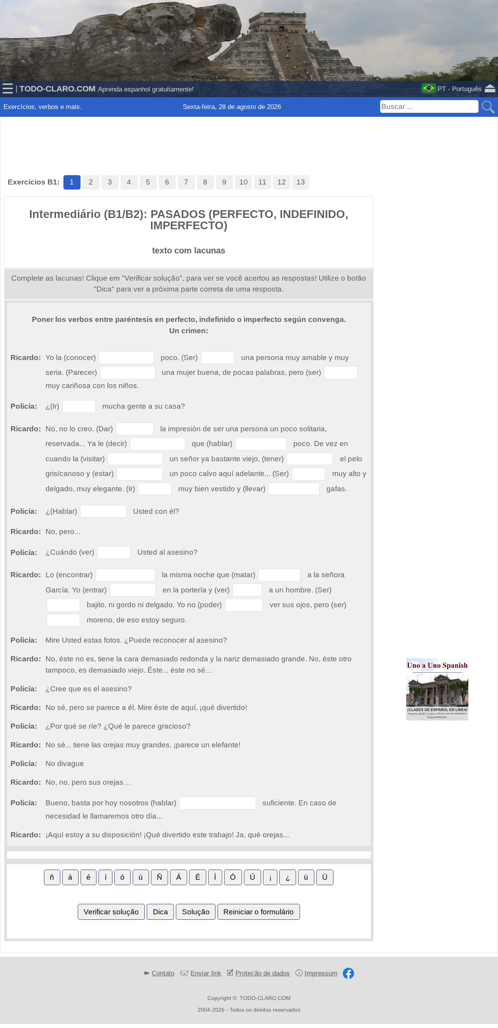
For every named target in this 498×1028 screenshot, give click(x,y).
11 (262, 182)
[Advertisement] (249, 136)
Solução (196, 912)
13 (300, 182)
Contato (163, 973)
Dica (160, 912)
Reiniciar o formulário (258, 912)
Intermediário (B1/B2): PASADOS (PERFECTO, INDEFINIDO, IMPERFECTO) (188, 220)
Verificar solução (111, 912)
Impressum (321, 973)
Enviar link (206, 973)
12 (281, 182)
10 (243, 182)
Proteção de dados (262, 973)
